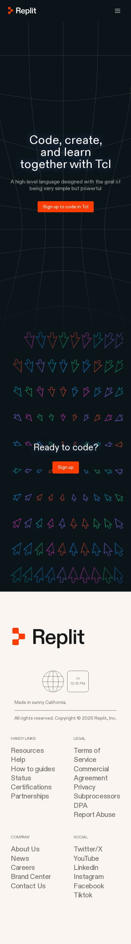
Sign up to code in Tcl (65, 207)
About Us (25, 849)
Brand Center (31, 876)
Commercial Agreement (91, 774)
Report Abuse (95, 814)
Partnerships (30, 796)
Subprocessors (97, 796)
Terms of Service (87, 755)
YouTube (86, 858)
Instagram (88, 876)
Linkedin (86, 867)
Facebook (89, 886)
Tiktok (83, 895)
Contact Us (28, 886)
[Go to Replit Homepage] (22, 11)
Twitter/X (88, 849)
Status (21, 778)
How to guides (33, 769)
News (20, 858)
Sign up (66, 467)
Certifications (31, 787)
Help (18, 759)
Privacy (84, 787)
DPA (81, 805)
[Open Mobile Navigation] (117, 10)
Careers (23, 867)
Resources (27, 750)
